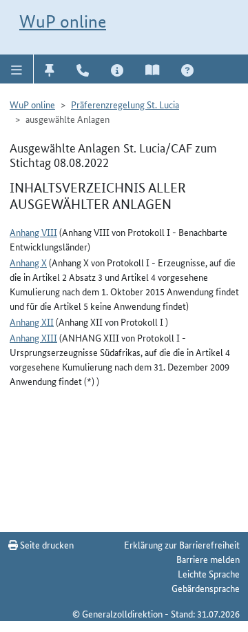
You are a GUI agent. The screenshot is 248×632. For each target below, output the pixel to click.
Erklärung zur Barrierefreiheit (182, 544)
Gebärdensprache (206, 588)
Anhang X (28, 262)
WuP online (62, 21)
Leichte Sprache (209, 573)
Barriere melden (208, 559)
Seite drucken (46, 544)
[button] (17, 69)
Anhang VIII (33, 232)
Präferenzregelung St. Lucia (125, 104)
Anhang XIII (33, 337)
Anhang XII (32, 321)
